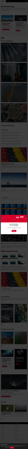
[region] (14, 446)
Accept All (12, 447)
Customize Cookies (7, 447)
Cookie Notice (21, 446)
